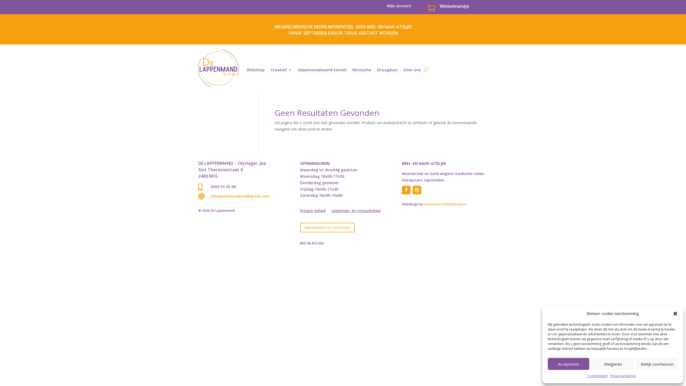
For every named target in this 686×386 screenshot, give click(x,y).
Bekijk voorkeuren (657, 364)
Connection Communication (445, 204)
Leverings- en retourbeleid (356, 211)
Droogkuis (387, 69)
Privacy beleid (313, 211)
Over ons (412, 69)
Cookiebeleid (597, 376)
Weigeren (613, 364)
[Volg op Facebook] (406, 190)
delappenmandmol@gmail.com (240, 196)
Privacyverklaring (623, 376)
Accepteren (568, 364)
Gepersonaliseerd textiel (322, 69)
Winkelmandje (454, 6)
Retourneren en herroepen (327, 227)
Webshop (256, 69)
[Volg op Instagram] (417, 190)
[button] (675, 313)
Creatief (279, 69)
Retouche (361, 69)
